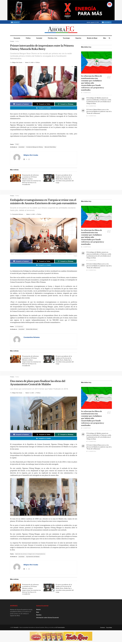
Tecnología (66, 38)
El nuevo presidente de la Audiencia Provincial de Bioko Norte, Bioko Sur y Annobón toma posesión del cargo (65, 178)
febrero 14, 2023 (30, 214)
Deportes (78, 38)
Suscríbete (107, 22)
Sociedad (39, 38)
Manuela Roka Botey (50, 147)
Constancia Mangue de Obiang (34, 147)
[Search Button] (109, 38)
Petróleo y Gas (52, 38)
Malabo (38, 609)
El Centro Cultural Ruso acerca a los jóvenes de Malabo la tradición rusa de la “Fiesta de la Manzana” (99, 111)
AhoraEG (16, 627)
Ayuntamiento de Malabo (32, 556)
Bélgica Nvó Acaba (17, 62)
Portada (12, 41)
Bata (37, 612)
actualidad (21, 147)
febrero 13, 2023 (29, 393)
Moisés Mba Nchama (31, 329)
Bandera (38, 615)
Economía (17, 38)
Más (104, 38)
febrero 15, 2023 (29, 62)
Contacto (16, 22)
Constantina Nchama (17, 214)
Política (28, 38)
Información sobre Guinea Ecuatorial (47, 617)
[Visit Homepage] (61, 29)
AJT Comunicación (60, 627)
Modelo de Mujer (92, 38)
